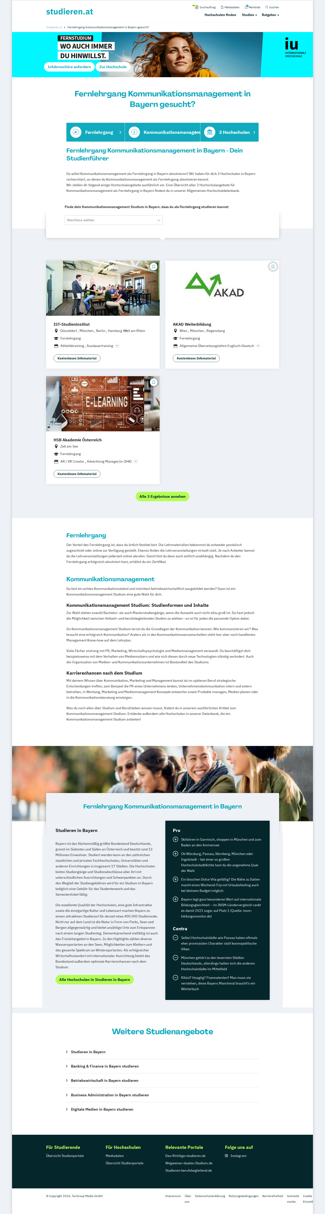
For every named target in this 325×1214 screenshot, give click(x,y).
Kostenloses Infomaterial (77, 358)
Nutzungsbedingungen (244, 1196)
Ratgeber (269, 15)
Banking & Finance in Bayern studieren (105, 1066)
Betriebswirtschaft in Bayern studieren (104, 1080)
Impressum (173, 1196)
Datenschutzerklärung (210, 1196)
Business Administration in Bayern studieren (110, 1094)
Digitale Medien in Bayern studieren (102, 1109)
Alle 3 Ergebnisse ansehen (162, 496)
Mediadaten (115, 1156)
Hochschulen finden (220, 15)
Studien (248, 15)
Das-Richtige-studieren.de (185, 1156)
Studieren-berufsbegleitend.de (188, 1170)
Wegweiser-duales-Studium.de (189, 1163)
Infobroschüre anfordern (69, 66)
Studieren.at (54, 27)
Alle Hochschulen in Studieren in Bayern (94, 979)
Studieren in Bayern (88, 1051)
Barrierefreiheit (272, 1196)
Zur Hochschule (113, 66)
